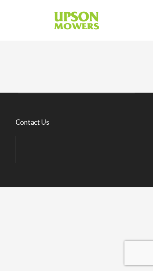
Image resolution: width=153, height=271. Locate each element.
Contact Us (32, 122)
